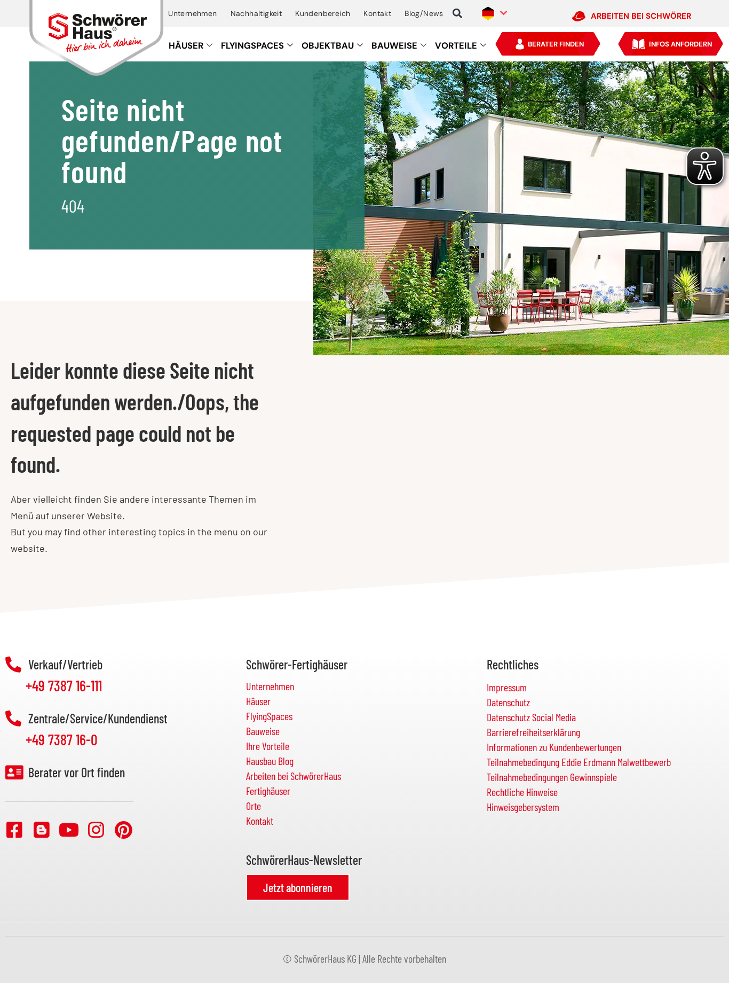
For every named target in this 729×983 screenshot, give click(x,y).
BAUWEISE (394, 45)
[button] (457, 13)
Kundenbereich (322, 13)
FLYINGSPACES (252, 45)
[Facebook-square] (14, 830)
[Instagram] (96, 830)
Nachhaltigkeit (256, 13)
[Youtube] (69, 830)
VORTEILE (456, 45)
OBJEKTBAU (328, 45)
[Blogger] (42, 830)
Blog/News (424, 13)
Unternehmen (192, 13)
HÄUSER (186, 45)
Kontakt (377, 13)
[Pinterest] (123, 830)
